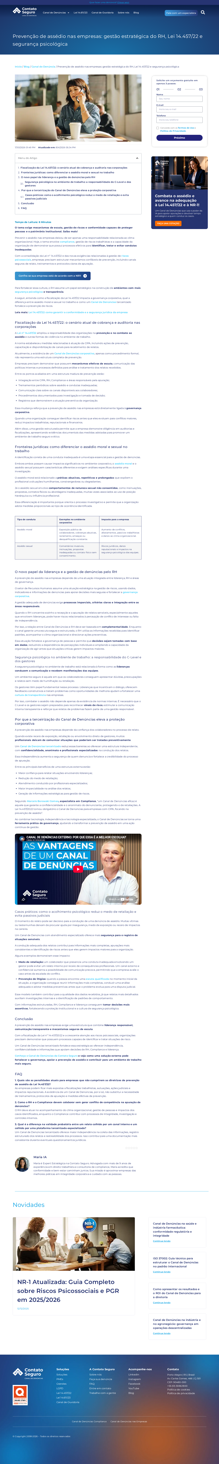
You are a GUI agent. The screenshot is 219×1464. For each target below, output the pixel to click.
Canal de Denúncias (103, 302)
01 (157, 89)
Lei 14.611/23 (80, 12)
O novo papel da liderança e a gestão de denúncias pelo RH (58, 177)
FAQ (24, 208)
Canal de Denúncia (43, 66)
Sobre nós (123, 12)
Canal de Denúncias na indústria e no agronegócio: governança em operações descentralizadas (177, 1324)
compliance (67, 241)
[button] (203, 12)
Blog (136, 12)
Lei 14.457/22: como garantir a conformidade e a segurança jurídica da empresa (78, 312)
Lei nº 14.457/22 (26, 333)
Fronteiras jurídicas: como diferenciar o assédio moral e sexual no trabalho (67, 172)
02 (179, 89)
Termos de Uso (186, 127)
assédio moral (123, 463)
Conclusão (27, 203)
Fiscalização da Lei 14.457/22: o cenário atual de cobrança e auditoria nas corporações (74, 167)
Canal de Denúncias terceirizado (40, 746)
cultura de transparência (30, 695)
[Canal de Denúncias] (27, 11)
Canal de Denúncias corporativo (74, 353)
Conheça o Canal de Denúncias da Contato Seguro (46, 1055)
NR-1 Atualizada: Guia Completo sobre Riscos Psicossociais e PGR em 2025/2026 (68, 1290)
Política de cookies (178, 1389)
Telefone (161, 116)
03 (201, 89)
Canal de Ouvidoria (103, 12)
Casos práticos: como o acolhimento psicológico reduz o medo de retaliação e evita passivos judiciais (77, 197)
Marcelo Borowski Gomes (43, 801)
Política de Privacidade (173, 131)
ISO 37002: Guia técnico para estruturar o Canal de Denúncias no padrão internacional (175, 1262)
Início (18, 66)
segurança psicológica (29, 291)
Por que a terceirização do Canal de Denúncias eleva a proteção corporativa (68, 190)
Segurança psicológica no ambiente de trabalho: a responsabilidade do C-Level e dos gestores (78, 184)
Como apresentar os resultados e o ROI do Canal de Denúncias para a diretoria (177, 1293)
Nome (159, 94)
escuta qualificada (97, 979)
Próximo (179, 137)
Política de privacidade (181, 1393)
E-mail (159, 105)
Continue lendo (161, 1241)
